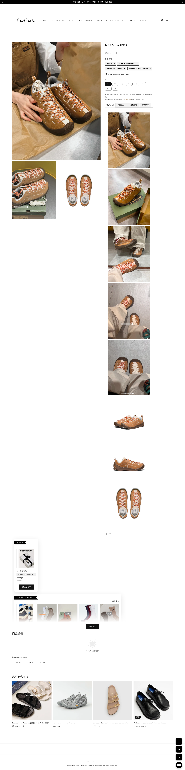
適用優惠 (108, 59)
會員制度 (76, 765)
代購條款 (91, 765)
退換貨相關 (98, 765)
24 (129, 84)
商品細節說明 (107, 765)
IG (179, 749)
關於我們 (70, 765)
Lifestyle (142, 20)
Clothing (131, 20)
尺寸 (106, 79)
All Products (55, 20)
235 (122, 84)
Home (45, 20)
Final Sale (88, 20)
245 (136, 84)
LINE (179, 757)
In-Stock (79, 20)
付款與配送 (84, 765)
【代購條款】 (127, 99)
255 (108, 88)
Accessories (119, 20)
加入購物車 (26, 587)
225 (108, 84)
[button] (162, 20)
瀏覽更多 (92, 627)
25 (142, 84)
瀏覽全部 (115, 601)
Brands (97, 20)
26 (115, 88)
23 (115, 84)
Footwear (107, 20)
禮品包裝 (23, 571)
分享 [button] (109, 534)
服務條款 (115, 765)
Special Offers (67, 20)
